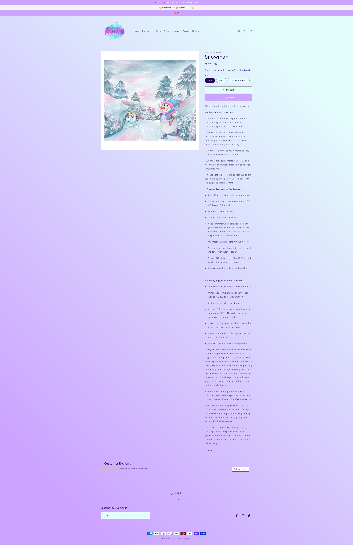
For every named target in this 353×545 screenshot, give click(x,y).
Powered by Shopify (185, 539)
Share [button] (210, 450)
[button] (147, 31)
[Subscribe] (147, 515)
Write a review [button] (240, 469)
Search (176, 499)
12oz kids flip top (238, 80)
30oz (221, 80)
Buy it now (228, 97)
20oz (210, 80)
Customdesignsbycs (172, 539)
